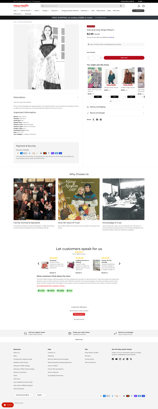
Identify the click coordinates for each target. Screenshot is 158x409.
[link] (95, 77)
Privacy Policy (89, 359)
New (93, 10)
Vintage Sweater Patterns (70, 10)
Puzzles (44, 10)
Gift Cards (116, 10)
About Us (17, 352)
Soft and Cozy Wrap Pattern (25, 21)
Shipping (51, 356)
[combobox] (82, 6)
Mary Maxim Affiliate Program (23, 385)
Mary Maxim (20, 403)
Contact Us (51, 352)
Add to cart (124, 57)
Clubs (109, 10)
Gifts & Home (101, 10)
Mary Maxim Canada (91, 352)
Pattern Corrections (20, 372)
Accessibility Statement (55, 375)
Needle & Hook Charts (21, 362)
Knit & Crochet (25, 10)
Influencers (17, 14)
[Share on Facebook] (97, 119)
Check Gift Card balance (56, 369)
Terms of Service (53, 372)
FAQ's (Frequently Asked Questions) (59, 362)
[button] (121, 6)
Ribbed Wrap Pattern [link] (111, 87)
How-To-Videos (53, 366)
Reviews (88, 356)
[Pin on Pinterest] (101, 119)
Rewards (28, 14)
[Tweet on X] (93, 119)
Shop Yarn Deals (14, 1)
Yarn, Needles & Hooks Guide (23, 382)
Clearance (84, 10)
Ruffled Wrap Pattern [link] (128, 87)
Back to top (79, 339)
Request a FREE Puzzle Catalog (24, 369)
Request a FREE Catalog (22, 366)
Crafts (36, 10)
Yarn (15, 10)
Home (15, 21)
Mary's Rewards (19, 388)
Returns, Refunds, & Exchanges (58, 359)
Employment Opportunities (23, 359)
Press (15, 375)
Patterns (54, 10)
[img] (79, 252)
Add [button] (98, 96)
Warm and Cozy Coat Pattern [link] (94, 90)
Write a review (79, 314)
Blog (15, 356)
